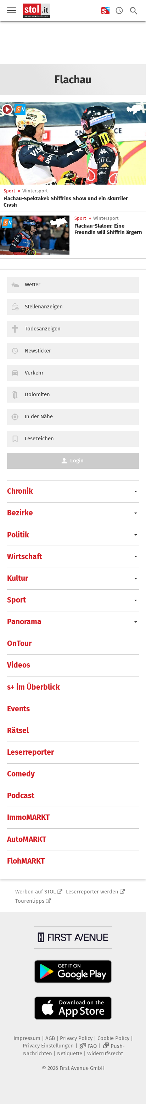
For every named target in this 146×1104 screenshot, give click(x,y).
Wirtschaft (24, 556)
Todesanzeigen (43, 328)
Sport (9, 190)
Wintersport (35, 190)
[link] (73, 201)
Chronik (20, 491)
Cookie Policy (113, 1038)
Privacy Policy (76, 1038)
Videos (18, 665)
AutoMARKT (26, 839)
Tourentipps (29, 901)
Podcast (20, 795)
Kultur (17, 578)
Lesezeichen (39, 438)
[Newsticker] (119, 11)
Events (18, 708)
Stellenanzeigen (44, 306)
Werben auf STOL (35, 891)
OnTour (19, 643)
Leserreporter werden (92, 891)
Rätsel (18, 730)
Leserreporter (30, 752)
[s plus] (105, 11)
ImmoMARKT (28, 817)
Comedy (21, 774)
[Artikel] (73, 143)
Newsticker (38, 350)
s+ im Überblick (33, 687)
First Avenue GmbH (82, 1068)
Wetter (32, 284)
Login (77, 460)
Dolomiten (37, 394)
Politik (18, 535)
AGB (50, 1038)
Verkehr (34, 373)
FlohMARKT (26, 861)
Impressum (26, 1038)
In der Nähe (39, 416)
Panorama (24, 621)
